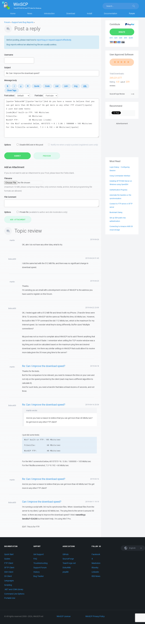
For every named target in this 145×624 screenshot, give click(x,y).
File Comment (10, 197)
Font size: (39, 95)
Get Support (38, 554)
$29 (115, 38)
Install (89, 13)
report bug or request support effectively (54, 40)
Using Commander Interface (120, 176)
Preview (47, 156)
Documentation (110, 13)
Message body (10, 80)
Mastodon (96, 563)
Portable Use (9, 598)
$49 (120, 38)
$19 (111, 38)
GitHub (66, 554)
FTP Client (8, 563)
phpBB (66, 572)
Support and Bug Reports (22, 22)
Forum (132, 13)
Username (8, 54)
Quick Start (8, 554)
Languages (9, 580)
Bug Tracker (38, 576)
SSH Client (8, 572)
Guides (7, 558)
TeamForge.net (69, 563)
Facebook (96, 554)
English (132, 548)
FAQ (35, 558)
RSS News (96, 576)
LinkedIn (95, 572)
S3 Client (8, 576)
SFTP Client (9, 567)
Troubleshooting (40, 563)
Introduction (49, 13)
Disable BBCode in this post (31, 144)
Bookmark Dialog (116, 212)
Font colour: (9, 95)
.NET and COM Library (13, 589)
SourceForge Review (117, 94)
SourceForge (68, 558)
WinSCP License (64, 616)
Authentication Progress (118, 190)
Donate (122, 32)
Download (70, 13)
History (36, 572)
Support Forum (40, 567)
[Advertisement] (121, 139)
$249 (131, 38)
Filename (8, 178)
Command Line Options (14, 594)
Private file (43, 212)
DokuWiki (67, 567)
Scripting (8, 585)
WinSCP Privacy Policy (95, 616)
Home (12, 13)
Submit (17, 156)
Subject (7, 67)
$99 (125, 38)
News (29, 13)
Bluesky (95, 567)
